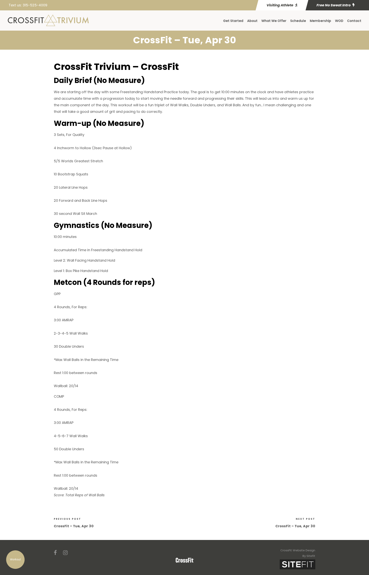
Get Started (233, 20)
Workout (15, 559)
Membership (320, 20)
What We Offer (273, 20)
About (252, 20)
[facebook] (55, 553)
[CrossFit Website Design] (297, 564)
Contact (354, 20)
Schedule (298, 20)
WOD (339, 20)
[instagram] (65, 553)
